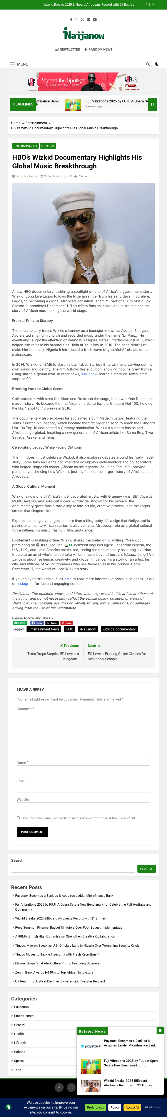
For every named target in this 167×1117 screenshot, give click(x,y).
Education (21, 1007)
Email (22, 781)
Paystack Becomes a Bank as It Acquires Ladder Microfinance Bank (64, 896)
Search (17, 860)
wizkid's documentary (119, 629)
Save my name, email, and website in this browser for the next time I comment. (79, 818)
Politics (19, 1052)
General (48, 146)
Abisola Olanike (27, 176)
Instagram (25, 583)
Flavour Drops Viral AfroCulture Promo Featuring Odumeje (57, 963)
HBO (69, 629)
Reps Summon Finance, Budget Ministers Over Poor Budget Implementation (69, 927)
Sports (19, 1061)
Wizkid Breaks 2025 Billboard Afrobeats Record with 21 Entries (88, 5)
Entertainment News (43, 629)
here (68, 579)
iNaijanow (89, 374)
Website (23, 800)
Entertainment (25, 146)
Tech (17, 1070)
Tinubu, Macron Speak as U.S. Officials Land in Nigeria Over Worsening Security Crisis (77, 946)
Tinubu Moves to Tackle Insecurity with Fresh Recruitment (57, 954)
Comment (25, 709)
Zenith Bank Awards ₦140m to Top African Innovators (54, 972)
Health (19, 1034)
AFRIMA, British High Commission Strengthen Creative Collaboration (65, 936)
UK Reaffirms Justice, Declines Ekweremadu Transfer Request (60, 981)
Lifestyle (20, 1043)
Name (22, 763)
